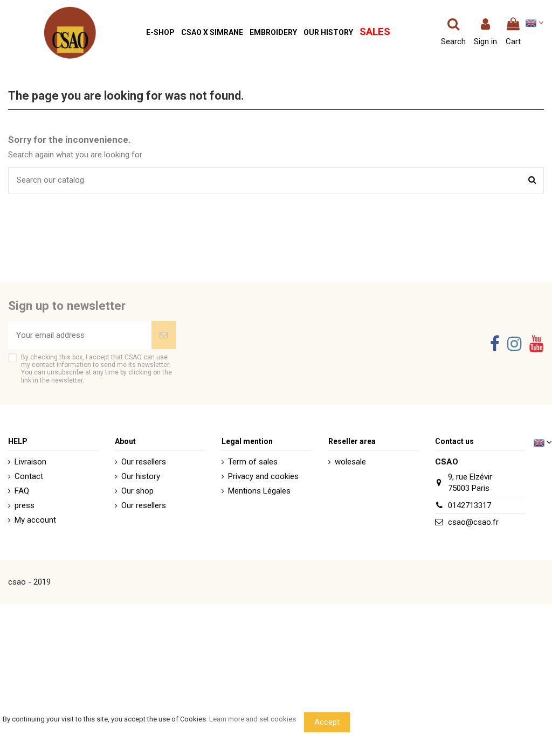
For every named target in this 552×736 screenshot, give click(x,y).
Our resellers (143, 462)
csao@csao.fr (473, 522)
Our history (140, 476)
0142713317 (469, 505)
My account (35, 520)
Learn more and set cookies (252, 719)
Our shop (137, 491)
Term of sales (253, 462)
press (24, 505)
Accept (327, 722)
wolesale (350, 462)
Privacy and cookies (263, 476)
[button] (160, 32)
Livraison (30, 462)
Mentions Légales (259, 491)
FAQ (22, 491)
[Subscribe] (163, 335)
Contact (29, 476)
